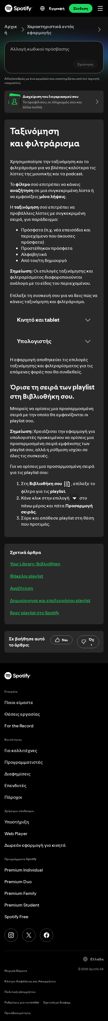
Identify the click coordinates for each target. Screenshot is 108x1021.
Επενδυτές (15, 785)
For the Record (19, 726)
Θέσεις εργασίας (22, 714)
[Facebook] (46, 935)
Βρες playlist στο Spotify (34, 613)
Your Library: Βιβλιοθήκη (35, 564)
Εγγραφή (57, 8)
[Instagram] (11, 935)
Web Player (15, 833)
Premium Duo (18, 881)
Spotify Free (16, 916)
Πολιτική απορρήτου (19, 992)
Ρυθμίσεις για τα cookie (21, 1002)
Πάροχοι (13, 797)
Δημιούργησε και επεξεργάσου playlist (50, 600)
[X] (28, 935)
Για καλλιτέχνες (20, 750)
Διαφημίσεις (17, 774)
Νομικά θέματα (15, 971)
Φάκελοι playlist (26, 576)
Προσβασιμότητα (17, 1013)
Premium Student (21, 905)
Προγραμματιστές (23, 762)
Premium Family (20, 893)
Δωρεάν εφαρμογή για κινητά (35, 845)
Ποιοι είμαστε (18, 702)
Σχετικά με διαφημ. (57, 1002)
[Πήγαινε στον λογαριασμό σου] (95, 101)
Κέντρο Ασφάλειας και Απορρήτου (30, 981)
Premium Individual (23, 870)
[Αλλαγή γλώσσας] (42, 8)
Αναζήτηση (21, 588)
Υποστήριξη (16, 822)
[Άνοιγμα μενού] (100, 8)
